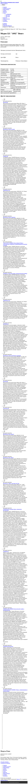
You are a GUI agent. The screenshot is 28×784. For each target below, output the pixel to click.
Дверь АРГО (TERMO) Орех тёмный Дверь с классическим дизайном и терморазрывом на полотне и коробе (15, 244)
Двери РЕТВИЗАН (7, 25)
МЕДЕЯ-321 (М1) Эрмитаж (9, 217)
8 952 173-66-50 (4, 3)
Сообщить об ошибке (5, 763)
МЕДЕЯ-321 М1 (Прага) (8, 434)
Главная (5, 7)
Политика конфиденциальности (14, 782)
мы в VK (8, 15)
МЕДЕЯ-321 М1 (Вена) (8, 457)
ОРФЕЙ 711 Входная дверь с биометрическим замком (15, 273)
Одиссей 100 (6, 408)
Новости (5, 17)
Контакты (5, 21)
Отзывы (5, 20)
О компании (8, 14)
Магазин (5, 11)
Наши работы (6, 9)
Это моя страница (4, 761)
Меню (3, 4)
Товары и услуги (7, 8)
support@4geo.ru (4, 780)
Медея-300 (5, 102)
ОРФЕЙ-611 (6, 323)
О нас (4, 13)
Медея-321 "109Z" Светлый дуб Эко (11, 483)
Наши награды (6, 18)
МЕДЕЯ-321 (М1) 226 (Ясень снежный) (12, 355)
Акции (4, 10)
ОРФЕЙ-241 (6, 551)
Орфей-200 (5, 156)
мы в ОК (8, 16)
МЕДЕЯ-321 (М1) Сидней (9, 129)
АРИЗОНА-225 (6, 190)
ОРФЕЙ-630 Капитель (8, 646)
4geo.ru (18, 779)
